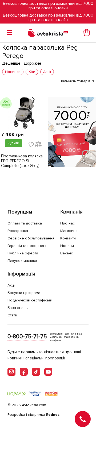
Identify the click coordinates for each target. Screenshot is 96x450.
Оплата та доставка (24, 223)
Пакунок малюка (22, 260)
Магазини (69, 230)
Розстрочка (17, 230)
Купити (13, 143)
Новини (67, 245)
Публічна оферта (22, 253)
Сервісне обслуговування (30, 238)
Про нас (67, 223)
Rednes (52, 414)
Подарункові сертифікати (29, 300)
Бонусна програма (23, 292)
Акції (11, 285)
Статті (12, 315)
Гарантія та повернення (28, 245)
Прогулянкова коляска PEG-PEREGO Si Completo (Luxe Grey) (22, 161)
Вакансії (67, 253)
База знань (17, 307)
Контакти (68, 238)
